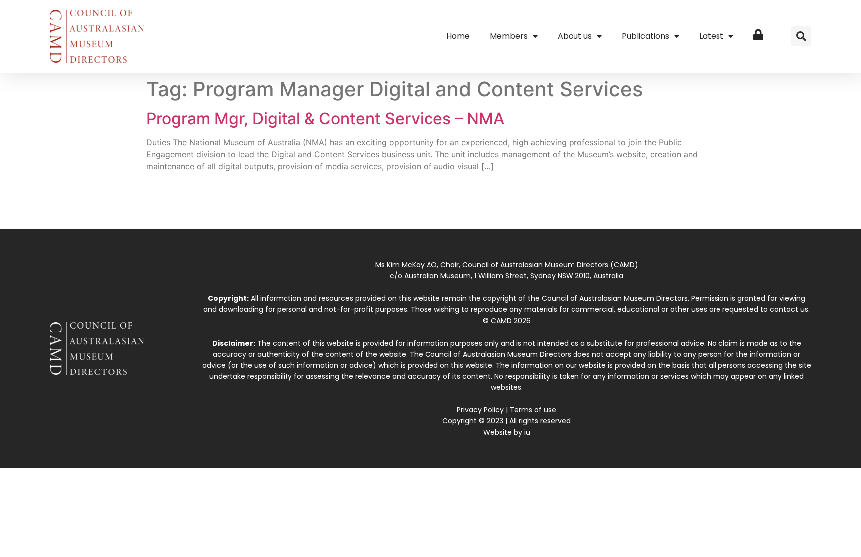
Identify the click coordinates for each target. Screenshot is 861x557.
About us (575, 36)
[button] (801, 36)
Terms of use (533, 410)
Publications (645, 36)
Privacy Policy (480, 410)
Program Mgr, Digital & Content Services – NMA (325, 118)
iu (527, 432)
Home (458, 36)
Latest (711, 36)
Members (509, 36)
